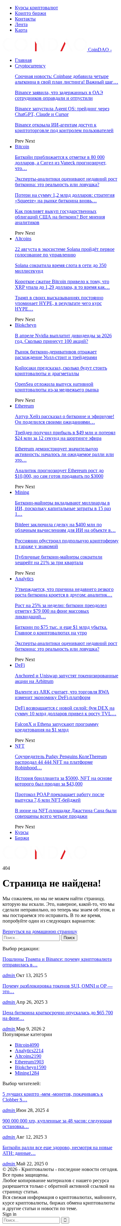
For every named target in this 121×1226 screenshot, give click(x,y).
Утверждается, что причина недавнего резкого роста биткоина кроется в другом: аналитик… (64, 592)
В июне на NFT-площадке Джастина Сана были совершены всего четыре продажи (66, 813)
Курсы (22, 832)
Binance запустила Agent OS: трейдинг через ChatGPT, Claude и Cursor (62, 111)
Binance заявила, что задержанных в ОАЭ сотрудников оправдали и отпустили (59, 95)
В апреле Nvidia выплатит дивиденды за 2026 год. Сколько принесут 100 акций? (63, 338)
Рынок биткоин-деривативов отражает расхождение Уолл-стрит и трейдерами (56, 354)
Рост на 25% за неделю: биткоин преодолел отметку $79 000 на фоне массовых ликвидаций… (61, 611)
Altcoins (23, 238)
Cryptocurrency (30, 65)
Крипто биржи (30, 13)
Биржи (22, 838)
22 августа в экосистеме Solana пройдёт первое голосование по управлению (64, 252)
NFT (20, 746)
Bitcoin (22, 146)
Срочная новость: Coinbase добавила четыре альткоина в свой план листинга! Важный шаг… (66, 79)
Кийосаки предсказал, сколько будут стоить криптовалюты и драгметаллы (61, 370)
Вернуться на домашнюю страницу (39, 931)
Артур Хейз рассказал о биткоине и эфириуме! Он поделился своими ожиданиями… (64, 419)
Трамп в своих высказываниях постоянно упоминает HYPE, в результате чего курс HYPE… (59, 303)
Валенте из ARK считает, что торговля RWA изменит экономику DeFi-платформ (62, 694)
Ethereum (24, 405)
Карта (21, 30)
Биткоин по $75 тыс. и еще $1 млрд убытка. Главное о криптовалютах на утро (61, 630)
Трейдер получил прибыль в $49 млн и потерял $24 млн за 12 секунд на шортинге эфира (65, 435)
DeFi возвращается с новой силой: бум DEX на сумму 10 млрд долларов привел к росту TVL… (65, 710)
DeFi (20, 665)
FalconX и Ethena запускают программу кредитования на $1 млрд (57, 726)
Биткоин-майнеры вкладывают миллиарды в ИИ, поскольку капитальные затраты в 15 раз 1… (63, 508)
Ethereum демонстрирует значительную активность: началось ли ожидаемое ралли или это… (64, 454)
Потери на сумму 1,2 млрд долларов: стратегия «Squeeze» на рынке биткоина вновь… (64, 197)
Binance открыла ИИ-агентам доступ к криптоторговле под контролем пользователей (64, 127)
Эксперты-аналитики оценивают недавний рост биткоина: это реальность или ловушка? (66, 181)
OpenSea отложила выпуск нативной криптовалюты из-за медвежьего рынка (57, 386)
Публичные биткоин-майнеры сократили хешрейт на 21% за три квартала (58, 559)
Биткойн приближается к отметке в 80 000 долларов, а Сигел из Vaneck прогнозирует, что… (60, 162)
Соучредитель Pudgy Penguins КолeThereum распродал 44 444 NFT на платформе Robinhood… (61, 762)
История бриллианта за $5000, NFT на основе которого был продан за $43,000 (63, 781)
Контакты (25, 18)
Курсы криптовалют (36, 7)
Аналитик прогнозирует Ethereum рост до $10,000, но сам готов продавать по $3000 (59, 473)
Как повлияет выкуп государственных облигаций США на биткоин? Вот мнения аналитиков (60, 217)
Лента (21, 24)
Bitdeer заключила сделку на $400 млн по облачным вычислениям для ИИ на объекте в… (65, 527)
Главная (23, 60)
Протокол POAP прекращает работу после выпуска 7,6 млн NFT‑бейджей (59, 797)
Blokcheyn (25, 325)
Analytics (24, 578)
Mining (22, 492)
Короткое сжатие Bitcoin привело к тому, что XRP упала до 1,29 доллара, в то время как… (62, 284)
